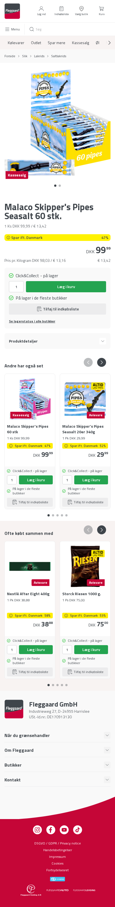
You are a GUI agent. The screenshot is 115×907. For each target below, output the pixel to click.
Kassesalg (80, 43)
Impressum (57, 856)
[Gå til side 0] (55, 185)
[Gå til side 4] (66, 513)
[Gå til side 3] (62, 513)
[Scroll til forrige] (88, 362)
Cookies (57, 863)
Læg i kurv (66, 286)
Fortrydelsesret (57, 870)
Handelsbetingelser (57, 850)
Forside (9, 56)
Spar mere (56, 43)
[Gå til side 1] (60, 185)
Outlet (36, 43)
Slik (24, 56)
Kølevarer (16, 43)
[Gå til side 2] (57, 513)
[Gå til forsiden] (12, 11)
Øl (97, 43)
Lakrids (39, 56)
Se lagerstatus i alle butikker (32, 321)
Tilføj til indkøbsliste (61, 309)
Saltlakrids (58, 56)
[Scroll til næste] (105, 42)
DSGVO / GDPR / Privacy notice (57, 843)
